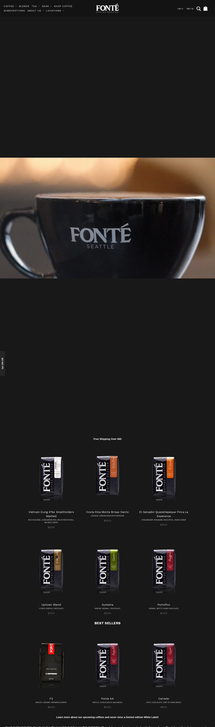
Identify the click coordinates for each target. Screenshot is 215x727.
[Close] (148, 329)
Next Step (107, 386)
